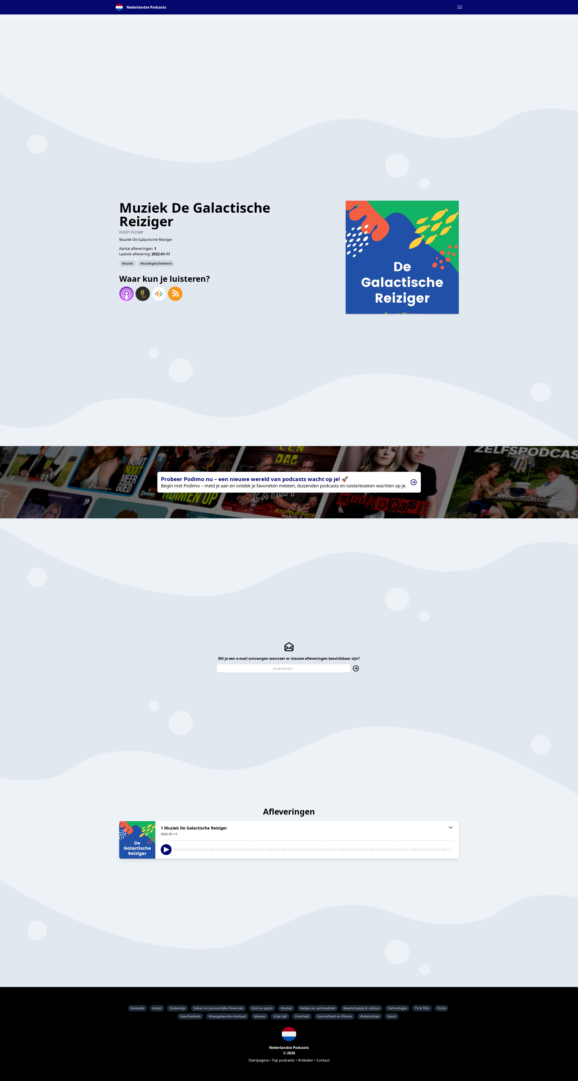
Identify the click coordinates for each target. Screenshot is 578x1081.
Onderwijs (177, 1008)
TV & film (422, 1008)
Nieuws (260, 1016)
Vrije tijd (280, 1016)
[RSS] (175, 294)
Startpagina (259, 1060)
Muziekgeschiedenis (156, 263)
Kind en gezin (262, 1008)
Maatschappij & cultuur (361, 1008)
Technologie (397, 1008)
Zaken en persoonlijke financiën (218, 1008)
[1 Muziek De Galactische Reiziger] (137, 840)
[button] (459, 7)
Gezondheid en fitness (334, 1016)
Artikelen (305, 1060)
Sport (391, 1016)
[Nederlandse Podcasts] (289, 1034)
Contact (323, 1060)
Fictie (441, 1008)
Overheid (302, 1016)
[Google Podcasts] (159, 294)
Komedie (137, 1008)
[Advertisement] (289, 53)
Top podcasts (283, 1060)
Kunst (156, 1008)
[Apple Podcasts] (126, 294)
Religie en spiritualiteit (317, 1008)
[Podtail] (143, 294)
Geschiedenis (190, 1016)
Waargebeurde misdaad (227, 1016)
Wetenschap (369, 1016)
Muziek (127, 263)
